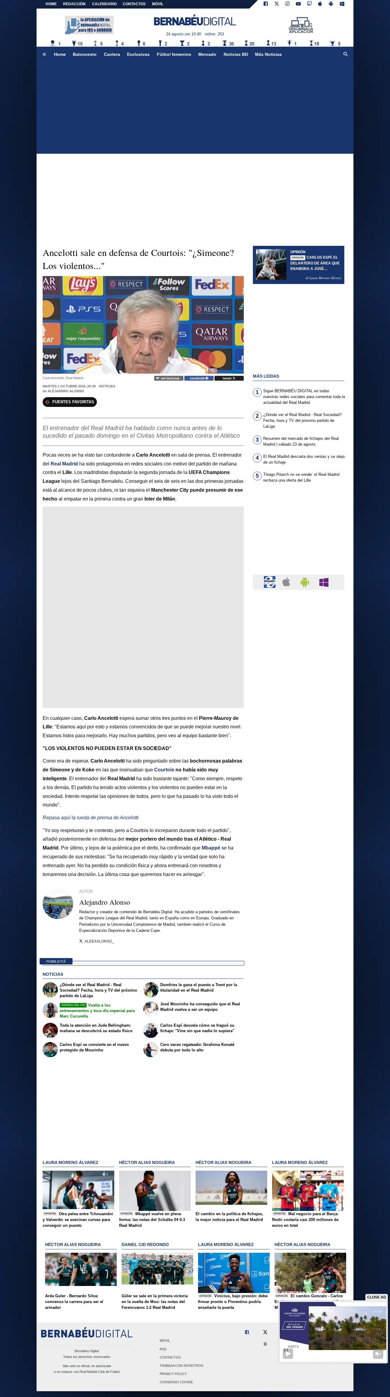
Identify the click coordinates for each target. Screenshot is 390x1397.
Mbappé (211, 847)
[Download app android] (331, 4)
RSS (163, 1349)
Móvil (165, 1341)
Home (51, 4)
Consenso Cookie (176, 1382)
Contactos (170, 1357)
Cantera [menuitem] (112, 54)
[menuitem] (44, 54)
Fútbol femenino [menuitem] (174, 54)
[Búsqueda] (345, 54)
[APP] (270, 582)
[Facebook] (266, 4)
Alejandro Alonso (66, 391)
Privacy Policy (173, 1374)
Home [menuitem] (60, 54)
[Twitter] (276, 4)
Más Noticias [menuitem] (268, 54)
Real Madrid (64, 463)
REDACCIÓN (74, 4)
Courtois (164, 769)
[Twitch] (309, 4)
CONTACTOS (134, 4)
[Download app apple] (320, 4)
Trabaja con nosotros (181, 1365)
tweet (227, 378)
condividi (198, 378)
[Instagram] (287, 4)
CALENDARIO (104, 4)
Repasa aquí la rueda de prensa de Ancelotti (91, 817)
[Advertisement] (195, 108)
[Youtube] (298, 4)
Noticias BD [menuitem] (236, 54)
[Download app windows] (342, 4)
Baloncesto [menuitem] (85, 54)
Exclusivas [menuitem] (138, 54)
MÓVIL (157, 4)
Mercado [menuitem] (207, 54)
